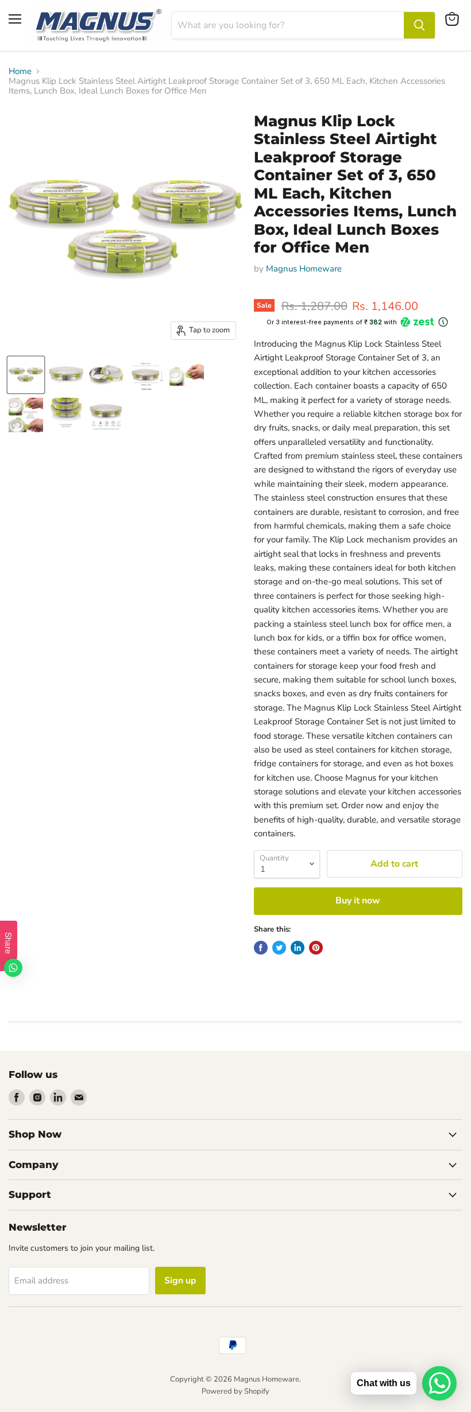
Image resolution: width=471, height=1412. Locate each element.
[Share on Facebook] (261, 948)
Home (20, 71)
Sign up (180, 1280)
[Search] (419, 25)
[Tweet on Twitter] (279, 948)
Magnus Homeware (304, 268)
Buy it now (357, 900)
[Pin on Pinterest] (316, 948)
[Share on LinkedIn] (297, 948)
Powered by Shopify (235, 1391)
